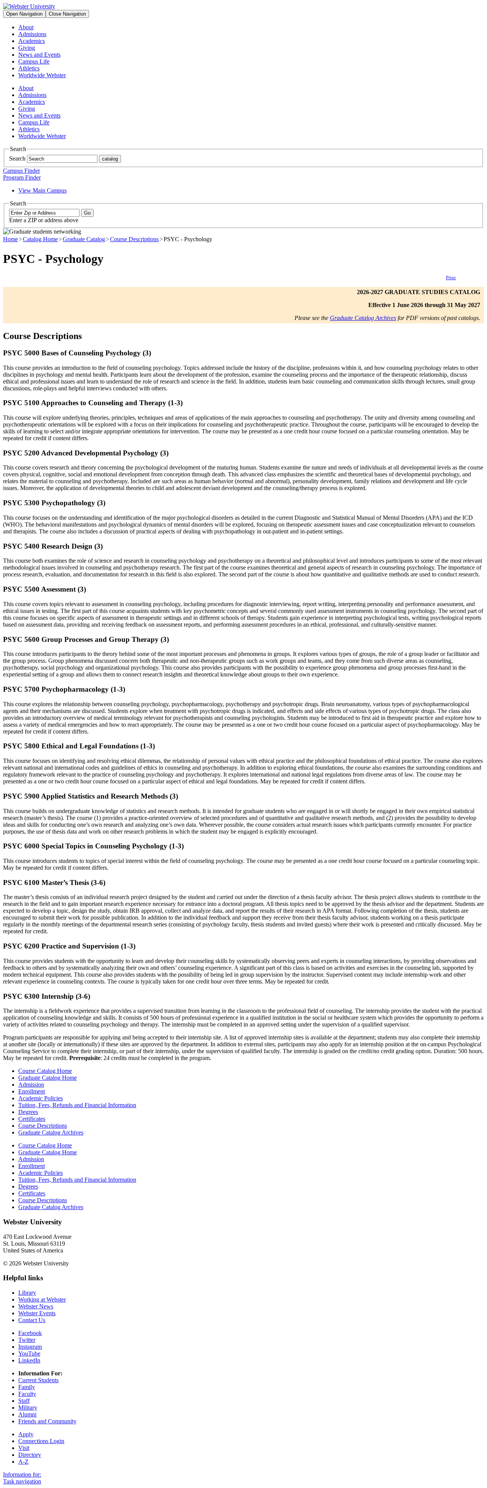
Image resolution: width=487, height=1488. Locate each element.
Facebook (30, 1333)
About (25, 27)
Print (451, 277)
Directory (29, 1454)
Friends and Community (47, 1421)
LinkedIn (29, 1360)
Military (27, 1407)
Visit (23, 1448)
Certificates (31, 1119)
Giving (26, 48)
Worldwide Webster (42, 75)
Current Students (38, 1380)
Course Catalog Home (45, 1071)
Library (27, 1292)
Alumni (27, 1414)
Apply (25, 1434)
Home (10, 239)
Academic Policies (40, 1098)
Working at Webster (42, 1299)
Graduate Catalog (84, 239)
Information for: (22, 1474)
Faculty (27, 1394)
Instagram (30, 1346)
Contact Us (31, 1320)
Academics (31, 41)
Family (26, 1387)
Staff (24, 1400)
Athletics (29, 68)
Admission (31, 1084)
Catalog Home (40, 239)
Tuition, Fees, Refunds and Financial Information (77, 1105)
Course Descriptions (134, 239)
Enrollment (31, 1091)
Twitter (26, 1340)
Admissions (32, 34)
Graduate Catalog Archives (363, 318)
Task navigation (22, 1481)
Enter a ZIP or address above (43, 220)
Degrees (28, 1112)
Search (17, 158)
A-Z (23, 1461)
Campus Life (33, 61)
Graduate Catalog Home (47, 1077)
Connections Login (41, 1441)
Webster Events (37, 1313)
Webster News (35, 1306)
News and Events (39, 54)
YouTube (29, 1353)
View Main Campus (42, 190)
